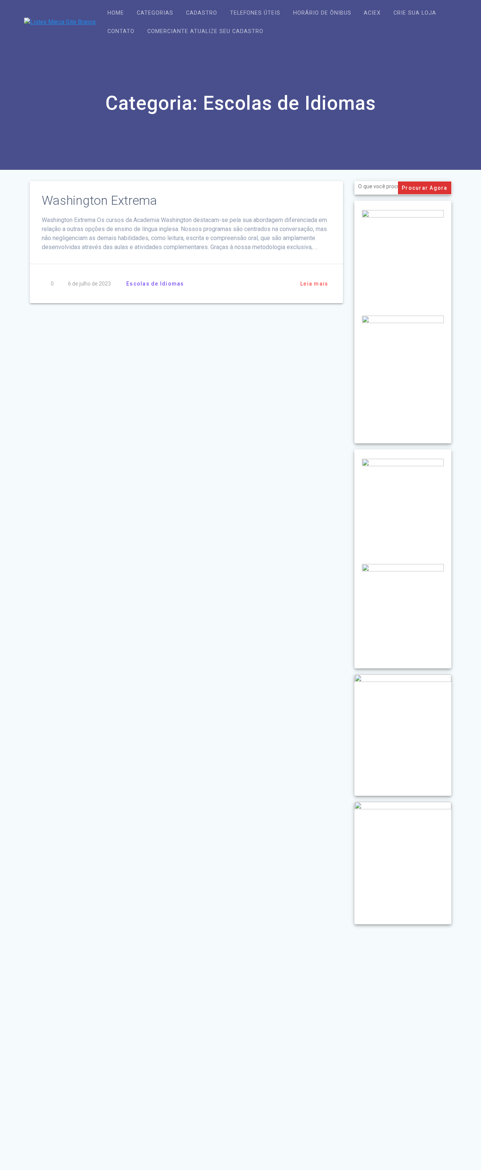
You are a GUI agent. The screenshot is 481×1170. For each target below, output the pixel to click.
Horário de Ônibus (322, 13)
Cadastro (201, 13)
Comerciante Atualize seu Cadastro (205, 31)
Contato (121, 31)
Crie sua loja (414, 13)
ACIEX (372, 13)
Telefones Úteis (255, 13)
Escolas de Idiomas (155, 284)
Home (115, 13)
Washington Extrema (99, 200)
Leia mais (314, 284)
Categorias (155, 13)
